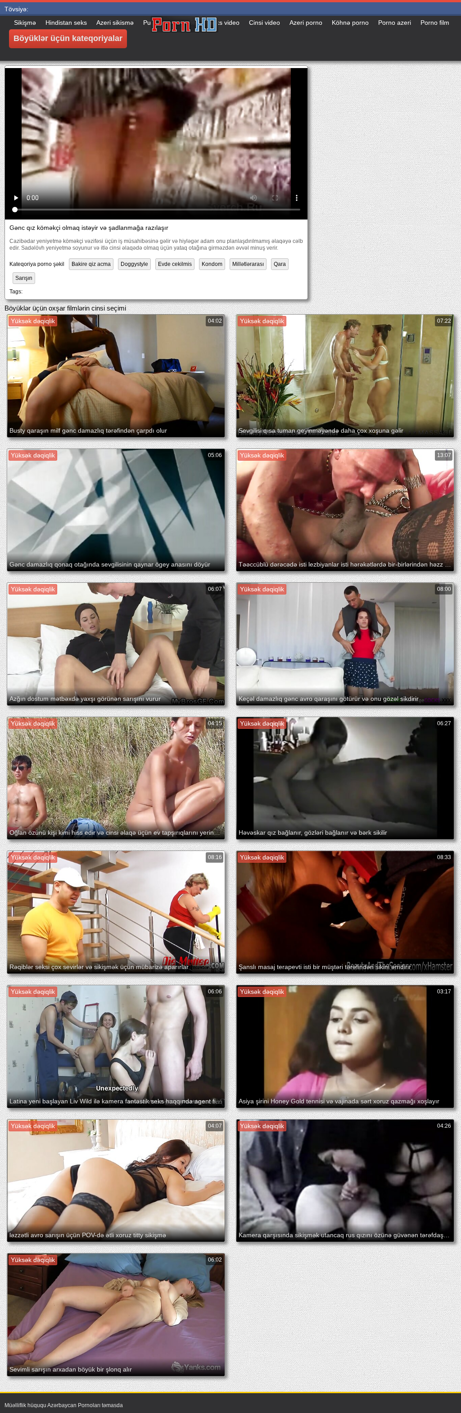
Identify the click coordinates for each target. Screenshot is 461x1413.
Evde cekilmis (175, 264)
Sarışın (23, 278)
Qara (280, 264)
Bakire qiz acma (91, 264)
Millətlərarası (248, 264)
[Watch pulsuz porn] (184, 38)
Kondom (212, 264)
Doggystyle (134, 264)
